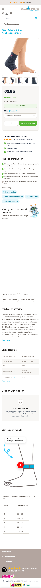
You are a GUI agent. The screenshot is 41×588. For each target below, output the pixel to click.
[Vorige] (29, 72)
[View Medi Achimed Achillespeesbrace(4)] (27, 80)
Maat (6, 111)
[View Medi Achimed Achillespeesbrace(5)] (34, 80)
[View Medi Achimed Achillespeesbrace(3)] (19, 80)
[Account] (7, 13)
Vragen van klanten (10, 300)
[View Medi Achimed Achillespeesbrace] (5, 80)
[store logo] (30, 8)
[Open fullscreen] (20, 57)
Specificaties (25, 295)
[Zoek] (37, 18)
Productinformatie (10, 295)
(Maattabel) (13, 111)
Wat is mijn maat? (27, 300)
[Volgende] (35, 72)
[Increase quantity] (16, 123)
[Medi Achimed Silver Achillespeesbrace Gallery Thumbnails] (20, 80)
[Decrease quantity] (6, 123)
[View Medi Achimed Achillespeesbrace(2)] (12, 80)
